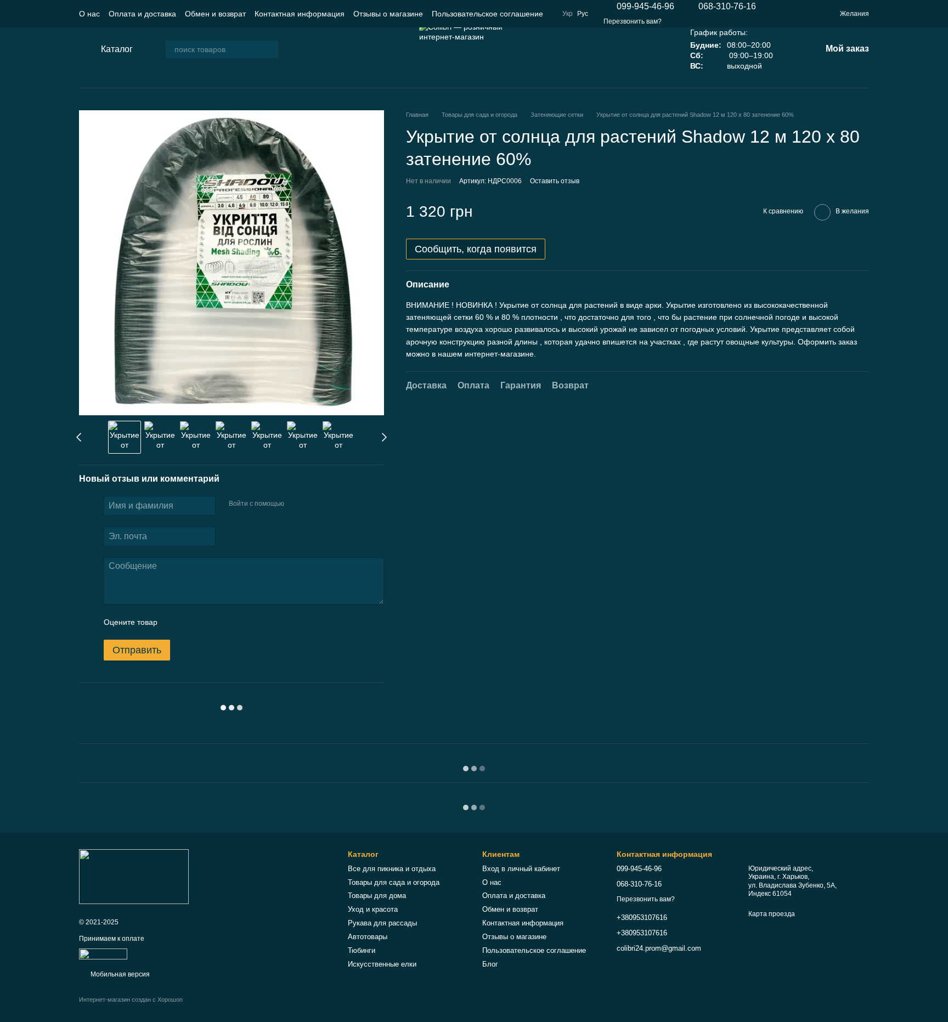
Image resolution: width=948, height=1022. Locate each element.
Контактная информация (300, 13)
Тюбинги (361, 950)
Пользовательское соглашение (487, 13)
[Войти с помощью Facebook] (296, 504)
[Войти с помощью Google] (313, 504)
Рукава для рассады (382, 923)
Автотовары (367, 937)
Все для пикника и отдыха (392, 869)
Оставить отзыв (554, 181)
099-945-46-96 (645, 6)
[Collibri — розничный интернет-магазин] (134, 876)
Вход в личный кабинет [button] (521, 869)
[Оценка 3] (210, 622)
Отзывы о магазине (388, 13)
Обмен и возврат (215, 13)
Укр (567, 13)
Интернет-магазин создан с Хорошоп (131, 999)
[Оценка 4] (228, 622)
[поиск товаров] (269, 49)
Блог (490, 964)
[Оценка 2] (193, 622)
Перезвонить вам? (632, 21)
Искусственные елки (382, 964)
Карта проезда (771, 914)
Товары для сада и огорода (393, 882)
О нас (89, 13)
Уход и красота (373, 909)
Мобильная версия (119, 974)
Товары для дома (377, 895)
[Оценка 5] (246, 622)
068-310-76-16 (727, 6)
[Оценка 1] (175, 622)
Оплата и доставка (142, 13)
